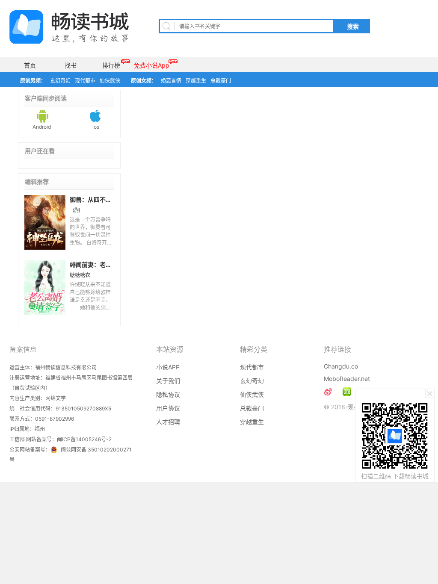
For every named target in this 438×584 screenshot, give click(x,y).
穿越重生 (196, 80)
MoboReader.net (347, 378)
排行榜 (111, 65)
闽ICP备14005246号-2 (84, 439)
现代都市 (85, 80)
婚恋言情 (171, 80)
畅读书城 (69, 27)
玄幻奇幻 (60, 80)
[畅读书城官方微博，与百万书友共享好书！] (328, 391)
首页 (30, 65)
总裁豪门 (220, 80)
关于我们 (168, 380)
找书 (71, 65)
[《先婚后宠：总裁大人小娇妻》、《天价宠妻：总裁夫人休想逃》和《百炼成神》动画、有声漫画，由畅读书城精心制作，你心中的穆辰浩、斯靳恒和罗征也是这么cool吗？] (347, 391)
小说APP (168, 367)
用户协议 (168, 408)
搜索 (353, 26)
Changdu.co (341, 366)
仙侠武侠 (110, 80)
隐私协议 (168, 394)
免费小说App (151, 65)
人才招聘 (168, 421)
